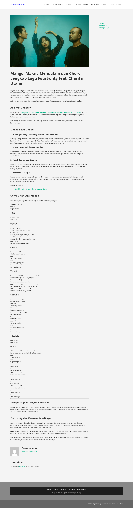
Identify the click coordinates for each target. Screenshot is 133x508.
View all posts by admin (30, 451)
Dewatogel (101, 23)
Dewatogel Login (103, 28)
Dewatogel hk (102, 25)
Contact (55, 489)
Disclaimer (71, 489)
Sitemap (63, 489)
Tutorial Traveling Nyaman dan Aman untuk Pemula (31, 189)
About (49, 489)
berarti (51, 113)
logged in (22, 466)
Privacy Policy (81, 489)
